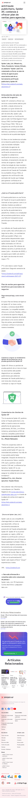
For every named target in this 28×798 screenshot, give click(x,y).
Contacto (19, 740)
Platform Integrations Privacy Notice (18, 795)
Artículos (3, 737)
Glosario (3, 740)
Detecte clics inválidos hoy (13, 601)
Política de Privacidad (16, 793)
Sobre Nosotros (20, 735)
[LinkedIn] (2, 709)
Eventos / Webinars (6, 749)
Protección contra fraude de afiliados (7, 724)
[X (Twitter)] (5, 709)
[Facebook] (8, 709)
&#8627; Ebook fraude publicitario (7, 755)
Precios (3, 729)
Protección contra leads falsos (6, 720)
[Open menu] (24, 2)
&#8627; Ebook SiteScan (5, 766)
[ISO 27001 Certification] (16, 776)
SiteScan (3, 727)
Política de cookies (6, 795)
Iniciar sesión (20, 742)
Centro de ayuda (5, 744)
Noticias (3, 747)
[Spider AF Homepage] (7, 697)
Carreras (19, 737)
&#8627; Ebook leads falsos (7, 759)
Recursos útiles (5, 742)
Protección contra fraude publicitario (7, 716)
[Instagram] (11, 709)
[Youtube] (14, 709)
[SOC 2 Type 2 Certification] (19, 776)
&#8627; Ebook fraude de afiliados (7, 763)
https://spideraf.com (13, 568)
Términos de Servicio (6, 793)
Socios (18, 747)
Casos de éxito (4, 735)
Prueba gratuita (20, 744)
